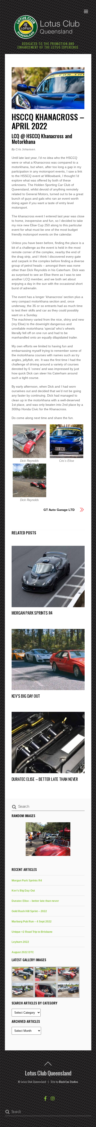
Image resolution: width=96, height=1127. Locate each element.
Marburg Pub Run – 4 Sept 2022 (32, 921)
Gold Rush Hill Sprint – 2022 (29, 911)
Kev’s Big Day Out (26, 696)
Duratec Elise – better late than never (45, 779)
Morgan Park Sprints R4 (32, 613)
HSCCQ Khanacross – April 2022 (48, 121)
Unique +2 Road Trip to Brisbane (32, 931)
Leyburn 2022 (20, 941)
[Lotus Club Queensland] (46, 26)
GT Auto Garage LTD (59, 510)
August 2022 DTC (23, 952)
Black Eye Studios (68, 1082)
